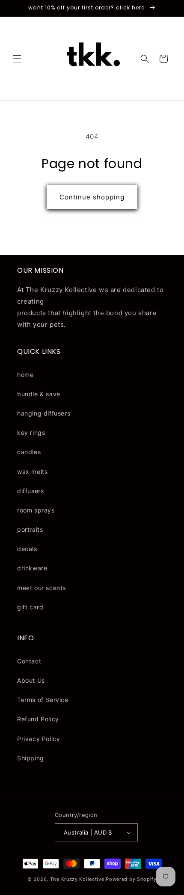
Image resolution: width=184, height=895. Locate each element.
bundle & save (38, 394)
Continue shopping (92, 197)
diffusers (30, 490)
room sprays (36, 510)
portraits (30, 529)
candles (29, 451)
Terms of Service (42, 699)
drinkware (32, 568)
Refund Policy (38, 719)
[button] (17, 58)
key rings (31, 432)
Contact (29, 661)
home (25, 374)
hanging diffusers (43, 413)
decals (27, 548)
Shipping (30, 758)
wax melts (32, 471)
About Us (31, 680)
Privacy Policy (38, 738)
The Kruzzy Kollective (77, 879)
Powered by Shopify (131, 879)
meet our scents (41, 587)
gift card (30, 607)
